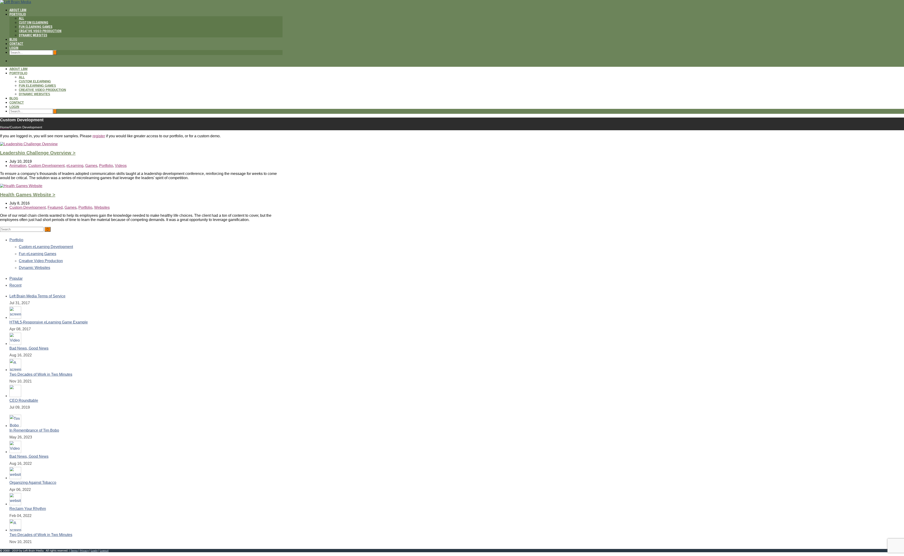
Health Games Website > (27, 194)
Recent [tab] (15, 285)
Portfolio (17, 14)
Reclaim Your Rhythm (27, 509)
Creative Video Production (40, 31)
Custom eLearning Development (46, 247)
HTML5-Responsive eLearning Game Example (48, 322)
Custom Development (46, 166)
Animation (17, 166)
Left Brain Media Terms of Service (37, 296)
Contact (16, 44)
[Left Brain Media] (15, 2)
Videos (121, 166)
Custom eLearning (33, 22)
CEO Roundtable (23, 400)
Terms (74, 550)
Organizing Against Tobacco (32, 483)
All (21, 18)
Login (13, 48)
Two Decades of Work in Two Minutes (40, 374)
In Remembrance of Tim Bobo (34, 430)
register (99, 136)
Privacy (84, 550)
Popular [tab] (16, 278)
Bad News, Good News (28, 348)
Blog (13, 39)
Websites (102, 207)
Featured (55, 207)
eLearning (74, 166)
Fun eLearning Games (35, 27)
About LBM (17, 10)
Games (91, 166)
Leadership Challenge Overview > (38, 152)
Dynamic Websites (33, 35)
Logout (104, 550)
